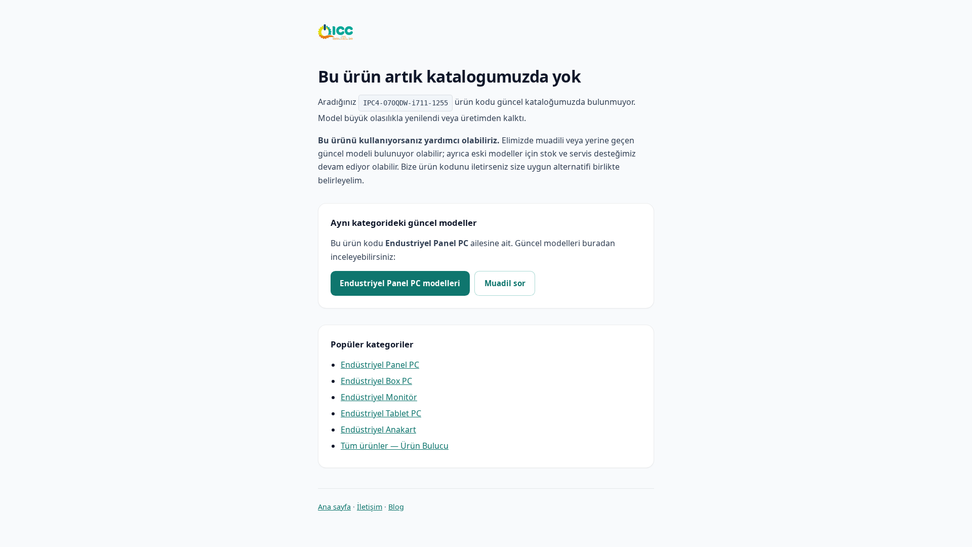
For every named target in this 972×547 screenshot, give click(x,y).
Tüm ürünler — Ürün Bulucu (395, 445)
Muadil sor (504, 283)
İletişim (369, 507)
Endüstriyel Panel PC (380, 364)
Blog (396, 507)
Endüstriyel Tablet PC (381, 413)
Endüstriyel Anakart (378, 429)
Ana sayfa (334, 507)
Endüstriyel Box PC (376, 380)
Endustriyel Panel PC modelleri (400, 283)
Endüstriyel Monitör (379, 397)
